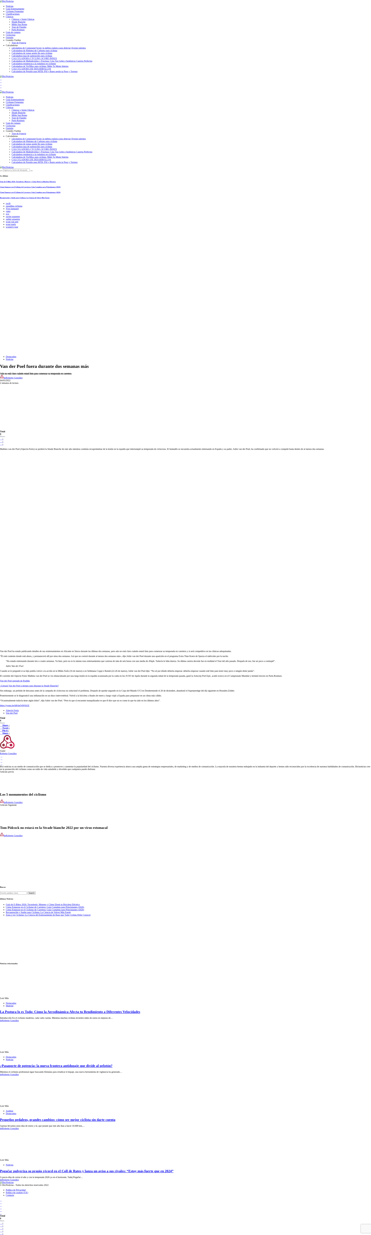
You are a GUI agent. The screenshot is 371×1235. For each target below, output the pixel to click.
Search (31, 893)
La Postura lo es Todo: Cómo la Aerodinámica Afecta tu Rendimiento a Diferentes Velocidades (70, 1012)
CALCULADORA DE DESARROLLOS (31, 69)
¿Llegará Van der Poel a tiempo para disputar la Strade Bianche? (29, 686)
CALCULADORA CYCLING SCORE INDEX (34, 58)
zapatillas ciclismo (14, 206)
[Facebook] (1, 81)
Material (9, 1006)
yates (8, 211)
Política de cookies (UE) (17, 1192)
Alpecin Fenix (12, 710)
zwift (8, 203)
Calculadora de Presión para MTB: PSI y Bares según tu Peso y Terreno (45, 71)
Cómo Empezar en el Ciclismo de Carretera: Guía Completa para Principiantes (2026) (30, 187)
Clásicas (9, 16)
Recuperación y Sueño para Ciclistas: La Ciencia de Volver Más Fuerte (25, 198)
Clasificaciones (13, 14)
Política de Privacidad (16, 1190)
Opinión (9, 37)
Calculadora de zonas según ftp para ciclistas (32, 53)
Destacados (11, 356)
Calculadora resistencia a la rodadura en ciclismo (34, 63)
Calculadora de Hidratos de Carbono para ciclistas (34, 50)
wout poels (11, 224)
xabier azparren (13, 219)
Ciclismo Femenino (15, 11)
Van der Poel (12, 713)
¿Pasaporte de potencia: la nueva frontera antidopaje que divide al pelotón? (56, 1066)
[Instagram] (1, 87)
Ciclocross (10, 35)
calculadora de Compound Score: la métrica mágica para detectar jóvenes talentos (49, 48)
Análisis (9, 1111)
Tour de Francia (19, 42)
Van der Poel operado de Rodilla (15, 681)
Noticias (9, 6)
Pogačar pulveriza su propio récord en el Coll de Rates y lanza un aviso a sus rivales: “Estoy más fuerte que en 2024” (86, 1171)
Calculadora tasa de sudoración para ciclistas (32, 56)
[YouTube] (1, 79)
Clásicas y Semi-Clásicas (23, 19)
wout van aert (12, 221)
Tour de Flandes (19, 27)
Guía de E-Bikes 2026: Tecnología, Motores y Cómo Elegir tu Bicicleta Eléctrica (28, 181)
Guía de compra (13, 32)
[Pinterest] (1, 89)
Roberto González (8, 753)
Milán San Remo (19, 24)
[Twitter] (1, 84)
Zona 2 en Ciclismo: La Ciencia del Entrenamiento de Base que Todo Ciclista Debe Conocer (48, 915)
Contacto (10, 1195)
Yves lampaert (12, 208)
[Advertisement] (185, 404)
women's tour (12, 227)
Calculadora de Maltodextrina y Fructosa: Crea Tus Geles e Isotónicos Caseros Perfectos (52, 61)
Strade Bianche (19, 22)
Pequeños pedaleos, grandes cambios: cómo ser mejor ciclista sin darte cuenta (57, 1120)
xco (7, 214)
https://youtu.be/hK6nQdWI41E (14, 705)
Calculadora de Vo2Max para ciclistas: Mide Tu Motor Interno (40, 66)
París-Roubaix (18, 29)
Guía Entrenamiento (15, 9)
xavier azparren (13, 216)
